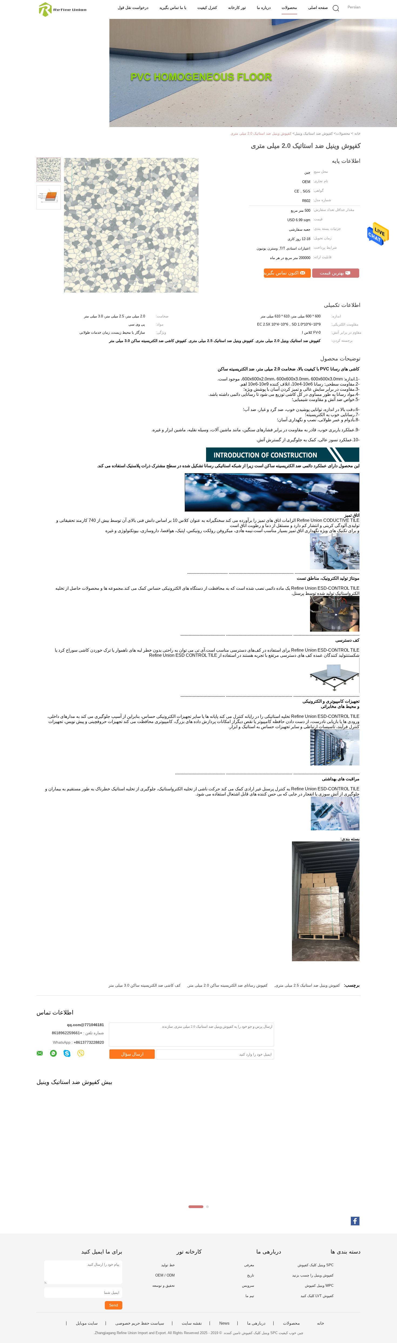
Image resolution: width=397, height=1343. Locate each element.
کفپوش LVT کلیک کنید (317, 1296)
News (224, 1323)
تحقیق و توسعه (163, 1286)
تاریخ (250, 1275)
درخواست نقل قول (133, 7)
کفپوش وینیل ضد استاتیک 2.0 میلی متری (261, 133)
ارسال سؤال (132, 1054)
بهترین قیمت (332, 273)
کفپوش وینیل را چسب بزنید (313, 1275)
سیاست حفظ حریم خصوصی (139, 1323)
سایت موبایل (87, 1323)
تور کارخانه (237, 7)
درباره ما (264, 7)
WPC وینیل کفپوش (319, 1286)
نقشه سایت (192, 1323)
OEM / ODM (165, 1275)
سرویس (248, 1286)
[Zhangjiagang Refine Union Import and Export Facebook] (355, 1221)
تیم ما (249, 1296)
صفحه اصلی (318, 7)
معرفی (249, 1265)
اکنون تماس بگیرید (282, 273)
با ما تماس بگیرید (172, 7)
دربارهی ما (256, 1323)
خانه (320, 1323)
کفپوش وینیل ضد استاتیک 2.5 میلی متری (307, 985)
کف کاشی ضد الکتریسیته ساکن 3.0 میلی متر (145, 985)
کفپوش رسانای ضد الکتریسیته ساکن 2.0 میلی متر (228, 985)
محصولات (289, 7)
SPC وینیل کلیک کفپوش (316, 1265)
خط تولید (168, 1265)
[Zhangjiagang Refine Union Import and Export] (62, 9)
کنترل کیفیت (207, 7)
